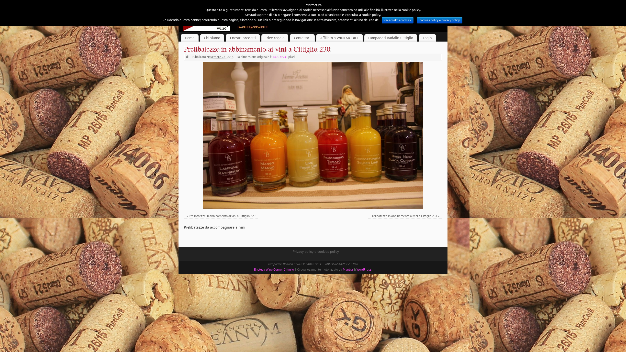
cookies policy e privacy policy (440, 20)
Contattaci (302, 37)
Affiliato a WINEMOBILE (339, 37)
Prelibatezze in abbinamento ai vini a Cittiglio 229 (222, 216)
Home (189, 37)
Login (427, 37)
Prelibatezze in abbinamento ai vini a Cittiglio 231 (403, 216)
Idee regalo (275, 37)
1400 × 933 (280, 57)
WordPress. (364, 269)
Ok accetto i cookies (397, 20)
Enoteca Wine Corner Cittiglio (274, 269)
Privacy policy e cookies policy (315, 251)
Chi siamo (212, 37)
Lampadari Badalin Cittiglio (390, 37)
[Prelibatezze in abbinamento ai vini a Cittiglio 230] (313, 135)
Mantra (348, 269)
